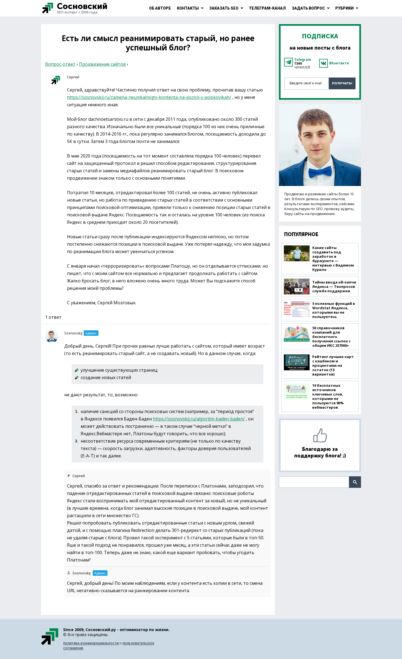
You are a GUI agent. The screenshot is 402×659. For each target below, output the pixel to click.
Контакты (188, 8)
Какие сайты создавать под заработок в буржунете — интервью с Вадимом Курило (333, 258)
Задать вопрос (308, 8)
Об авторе (160, 8)
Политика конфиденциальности (91, 643)
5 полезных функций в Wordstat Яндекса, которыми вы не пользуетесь (333, 310)
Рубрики (344, 8)
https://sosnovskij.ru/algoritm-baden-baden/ (199, 419)
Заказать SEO (223, 8)
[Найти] (355, 482)
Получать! (342, 83)
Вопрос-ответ (60, 64)
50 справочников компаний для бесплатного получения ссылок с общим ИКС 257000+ (331, 336)
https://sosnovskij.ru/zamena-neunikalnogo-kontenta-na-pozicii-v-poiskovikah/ (149, 97)
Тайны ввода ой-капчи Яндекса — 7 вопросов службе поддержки (334, 286)
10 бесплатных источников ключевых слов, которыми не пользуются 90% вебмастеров (328, 396)
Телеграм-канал (267, 8)
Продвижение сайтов (102, 64)
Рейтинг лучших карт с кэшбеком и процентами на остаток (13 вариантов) (333, 365)
